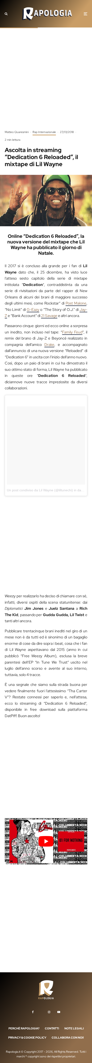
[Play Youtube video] (46, 841)
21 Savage (49, 315)
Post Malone (76, 303)
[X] (40, 1011)
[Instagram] (49, 1012)
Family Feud (72, 332)
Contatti (52, 1028)
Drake (49, 344)
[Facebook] (33, 1012)
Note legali (74, 1028)
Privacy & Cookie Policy (27, 1038)
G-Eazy (33, 309)
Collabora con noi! (68, 1038)
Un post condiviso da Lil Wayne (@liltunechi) (40, 490)
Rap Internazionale (44, 132)
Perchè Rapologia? (23, 1028)
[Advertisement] (46, 82)
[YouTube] (59, 1012)
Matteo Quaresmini (17, 132)
